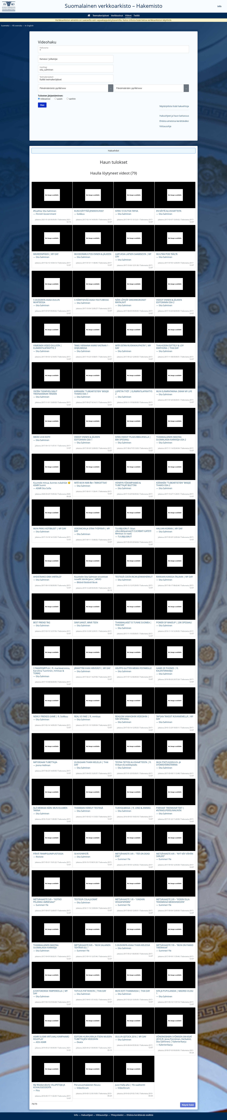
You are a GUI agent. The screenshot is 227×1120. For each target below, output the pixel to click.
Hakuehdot (113, 150)
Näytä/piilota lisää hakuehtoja (174, 106)
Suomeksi (5, 25)
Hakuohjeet (87, 1115)
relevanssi (45, 98)
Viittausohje (165, 126)
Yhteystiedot (117, 1115)
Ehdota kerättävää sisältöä (140, 1115)
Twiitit (137, 15)
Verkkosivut (117, 15)
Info (219, 6)
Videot (128, 15)
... (111, 88)
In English (29, 25)
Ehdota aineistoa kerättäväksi (174, 121)
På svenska (17, 25)
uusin (59, 98)
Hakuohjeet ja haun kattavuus (174, 115)
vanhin (72, 98)
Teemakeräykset (101, 15)
